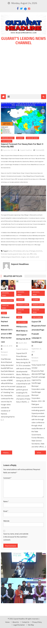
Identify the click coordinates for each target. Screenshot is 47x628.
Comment (7, 478)
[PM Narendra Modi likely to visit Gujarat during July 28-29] (23, 284)
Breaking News (7, 138)
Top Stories (6, 141)
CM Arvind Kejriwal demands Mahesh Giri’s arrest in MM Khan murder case (6, 329)
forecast (4, 254)
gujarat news (17, 254)
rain (27, 257)
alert (23, 251)
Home (7, 622)
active (11, 251)
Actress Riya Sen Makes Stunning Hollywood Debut (8, 452)
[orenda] (23, 565)
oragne (23, 257)
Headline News (32, 138)
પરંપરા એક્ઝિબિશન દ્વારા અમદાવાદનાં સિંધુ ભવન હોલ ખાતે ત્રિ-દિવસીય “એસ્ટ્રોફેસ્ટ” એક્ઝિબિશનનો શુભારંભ (41, 452)
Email (5, 511)
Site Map (31, 625)
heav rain (26, 254)
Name (6, 501)
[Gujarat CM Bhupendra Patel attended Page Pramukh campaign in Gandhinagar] (39, 284)
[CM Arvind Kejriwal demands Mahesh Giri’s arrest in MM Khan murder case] (8, 285)
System (32, 257)
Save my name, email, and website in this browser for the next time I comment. (15, 536)
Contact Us (25, 622)
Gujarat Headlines (26, 150)
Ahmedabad (17, 251)
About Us (16, 622)
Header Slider (7, 300)
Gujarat (20, 138)
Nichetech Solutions (4, 353)
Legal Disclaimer (19, 625)
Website (6, 521)
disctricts (39, 251)
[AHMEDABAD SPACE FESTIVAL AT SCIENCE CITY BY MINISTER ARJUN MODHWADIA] (23, 590)
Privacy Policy (37, 622)
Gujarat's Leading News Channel (23, 40)
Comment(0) (40, 150)
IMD (31, 254)
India (4, 313)
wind (37, 257)
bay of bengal (30, 251)
